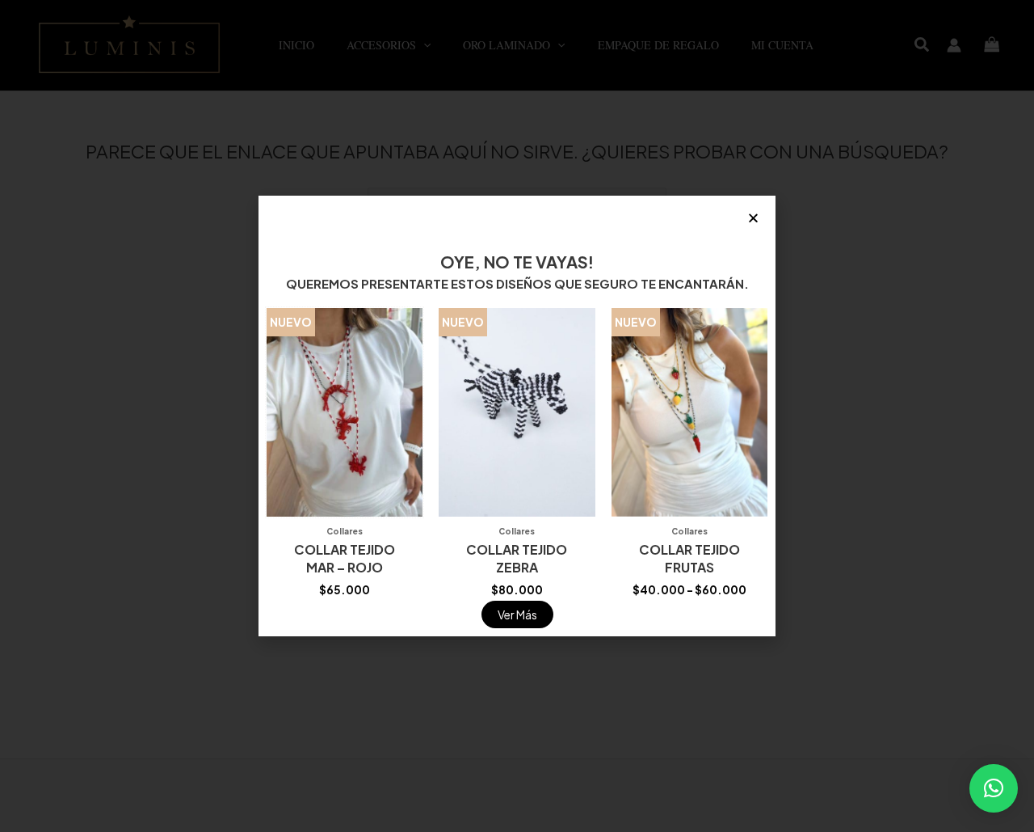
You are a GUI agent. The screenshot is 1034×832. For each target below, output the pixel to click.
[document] (517, 416)
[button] (993, 788)
